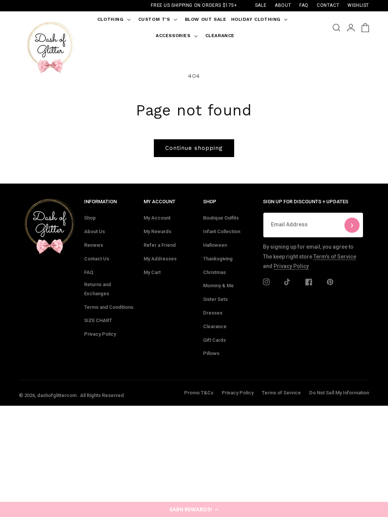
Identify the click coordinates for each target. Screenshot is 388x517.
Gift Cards (214, 340)
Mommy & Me (218, 285)
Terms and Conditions (108, 307)
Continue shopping (194, 148)
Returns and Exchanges (97, 289)
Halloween (215, 245)
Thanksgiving (218, 259)
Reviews (93, 245)
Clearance (215, 326)
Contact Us (96, 259)
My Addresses (160, 259)
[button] (194, 509)
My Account (157, 218)
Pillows (211, 353)
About (283, 5)
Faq (303, 5)
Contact (328, 5)
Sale (260, 5)
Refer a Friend (160, 245)
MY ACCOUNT (159, 201)
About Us (94, 231)
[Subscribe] (352, 225)
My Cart (152, 272)
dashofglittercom (57, 395)
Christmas (214, 272)
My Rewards (157, 231)
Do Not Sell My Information (339, 393)
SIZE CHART (98, 320)
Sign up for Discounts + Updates (305, 201)
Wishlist (358, 5)
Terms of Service (281, 393)
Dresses (212, 313)
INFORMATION (100, 201)
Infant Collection (221, 231)
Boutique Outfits (221, 218)
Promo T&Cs (198, 393)
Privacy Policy (100, 334)
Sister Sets (215, 299)
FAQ (88, 272)
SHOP (209, 201)
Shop (90, 218)
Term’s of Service (334, 257)
